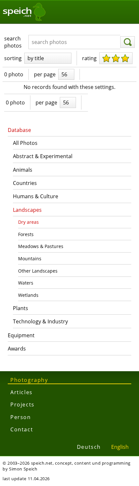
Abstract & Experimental (42, 156)
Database (19, 130)
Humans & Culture (35, 196)
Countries (25, 183)
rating (89, 58)
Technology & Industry (40, 321)
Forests (26, 234)
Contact (21, 429)
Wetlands (28, 295)
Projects (22, 404)
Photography (29, 379)
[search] (127, 42)
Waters (25, 283)
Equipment (21, 335)
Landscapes (27, 209)
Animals (22, 169)
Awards (17, 348)
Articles (21, 392)
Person (20, 417)
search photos (13, 42)
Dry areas (28, 222)
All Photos (25, 142)
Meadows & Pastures (40, 246)
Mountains (29, 258)
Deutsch (89, 446)
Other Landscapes (38, 271)
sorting (13, 58)
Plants (20, 308)
